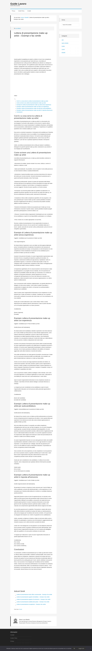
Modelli (20, 609)
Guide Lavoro (18, 3)
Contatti (12, 635)
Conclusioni (19, 112)
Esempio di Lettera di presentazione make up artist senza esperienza (34, 104)
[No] (90, 648)
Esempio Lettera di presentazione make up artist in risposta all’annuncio (34, 110)
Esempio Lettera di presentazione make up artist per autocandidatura (34, 108)
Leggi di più (81, 648)
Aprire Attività (65, 43)
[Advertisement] (33, 49)
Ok (74, 648)
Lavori (63, 49)
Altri (63, 40)
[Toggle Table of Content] (15, 99)
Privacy (12, 641)
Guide (63, 46)
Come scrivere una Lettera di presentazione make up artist (31, 103)
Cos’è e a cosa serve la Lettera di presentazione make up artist (32, 101)
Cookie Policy (13, 638)
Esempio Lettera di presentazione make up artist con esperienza (33, 106)
